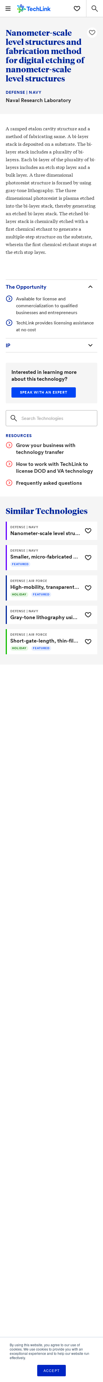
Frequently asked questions (49, 482)
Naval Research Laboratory (38, 100)
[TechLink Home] (34, 8)
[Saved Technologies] (77, 8)
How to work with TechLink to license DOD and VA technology (54, 467)
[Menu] (8, 8)
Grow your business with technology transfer (46, 448)
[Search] (13, 418)
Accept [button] (51, 1370)
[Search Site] (94, 8)
